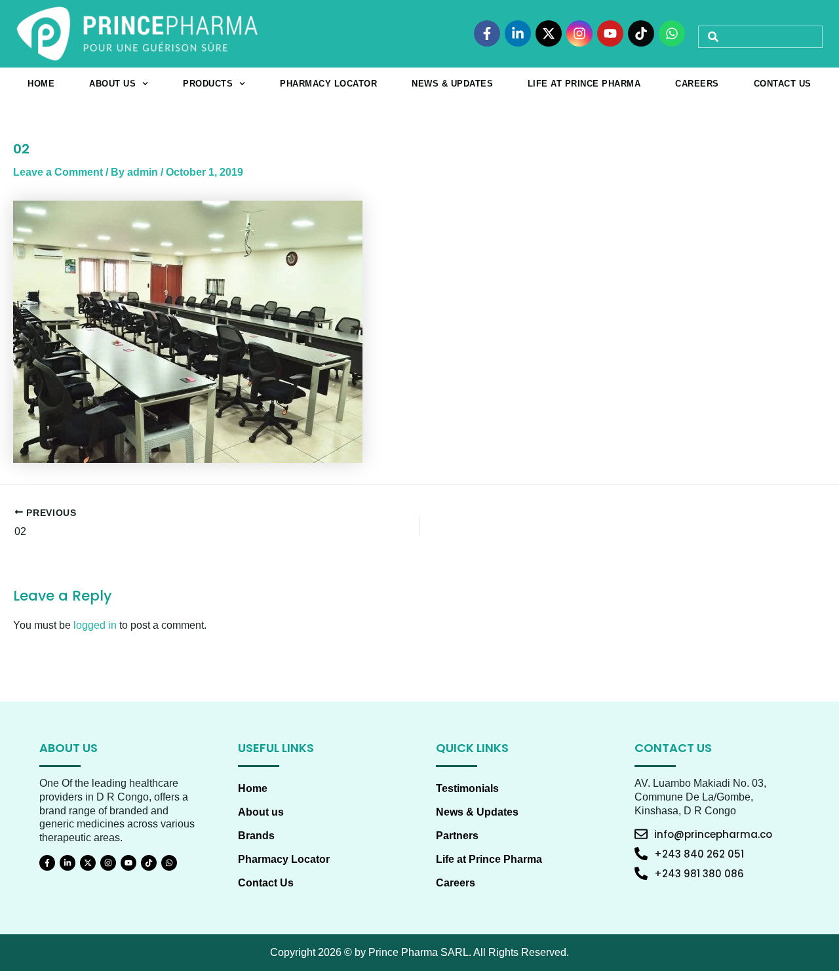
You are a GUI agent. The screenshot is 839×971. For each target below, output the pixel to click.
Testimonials (467, 788)
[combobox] (760, 37)
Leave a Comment (58, 172)
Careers (697, 84)
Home (41, 84)
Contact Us (782, 84)
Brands (256, 835)
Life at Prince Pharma (584, 84)
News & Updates (452, 84)
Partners (457, 835)
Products (208, 84)
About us (112, 84)
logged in (95, 625)
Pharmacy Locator (328, 84)
